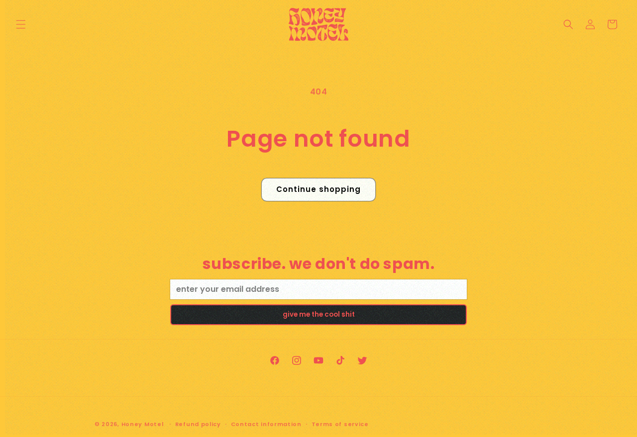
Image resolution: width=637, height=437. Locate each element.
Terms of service (340, 424)
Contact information (266, 424)
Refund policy (198, 424)
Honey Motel (142, 424)
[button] (21, 24)
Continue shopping (318, 189)
